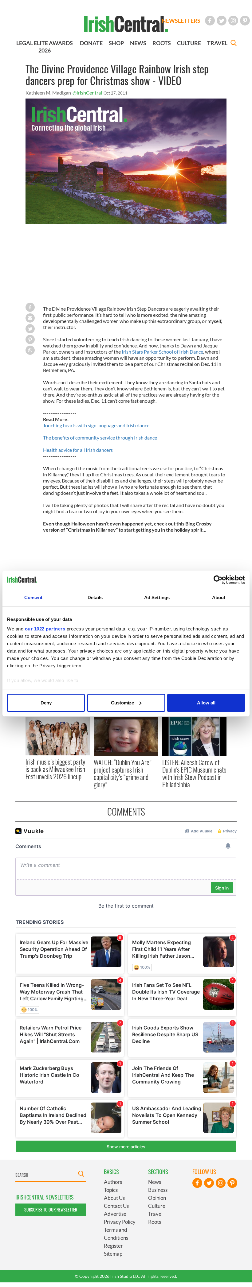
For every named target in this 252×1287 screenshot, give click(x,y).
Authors (113, 1182)
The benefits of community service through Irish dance (100, 437)
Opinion (157, 1198)
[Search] (233, 44)
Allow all (206, 702)
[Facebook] (210, 20)
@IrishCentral (87, 92)
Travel (155, 1214)
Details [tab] (95, 597)
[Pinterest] (245, 20)
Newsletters (181, 20)
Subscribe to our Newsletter (50, 1209)
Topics (111, 1190)
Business (157, 1190)
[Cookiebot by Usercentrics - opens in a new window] (218, 579)
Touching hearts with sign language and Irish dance (96, 425)
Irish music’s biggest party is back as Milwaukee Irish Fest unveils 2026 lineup (55, 769)
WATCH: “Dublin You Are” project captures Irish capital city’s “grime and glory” (123, 773)
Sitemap (113, 1253)
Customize (122, 702)
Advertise (115, 1214)
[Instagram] (233, 20)
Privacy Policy (120, 1222)
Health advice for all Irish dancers (78, 450)
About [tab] (219, 597)
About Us (114, 1198)
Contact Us (116, 1206)
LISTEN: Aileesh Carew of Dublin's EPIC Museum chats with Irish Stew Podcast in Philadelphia (194, 773)
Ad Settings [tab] (157, 597)
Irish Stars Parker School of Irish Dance (162, 352)
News (154, 1182)
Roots (154, 1222)
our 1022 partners (45, 628)
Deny (46, 702)
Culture (156, 1206)
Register (113, 1245)
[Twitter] (221, 20)
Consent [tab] (33, 597)
